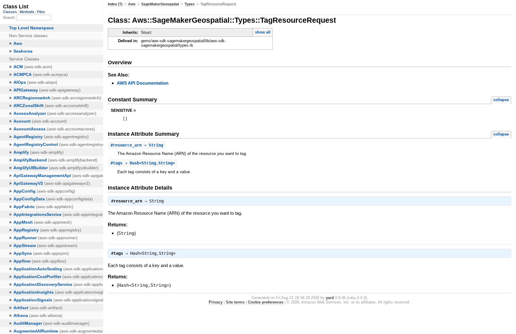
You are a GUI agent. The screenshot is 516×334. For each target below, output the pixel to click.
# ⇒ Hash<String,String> (142, 163)
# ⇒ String (136, 145)
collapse (501, 99)
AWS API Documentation (142, 83)
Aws (132, 4)
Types (190, 4)
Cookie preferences (265, 302)
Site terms (235, 302)
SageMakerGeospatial (160, 4)
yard (330, 297)
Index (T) (115, 4)
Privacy (215, 302)
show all (263, 32)
